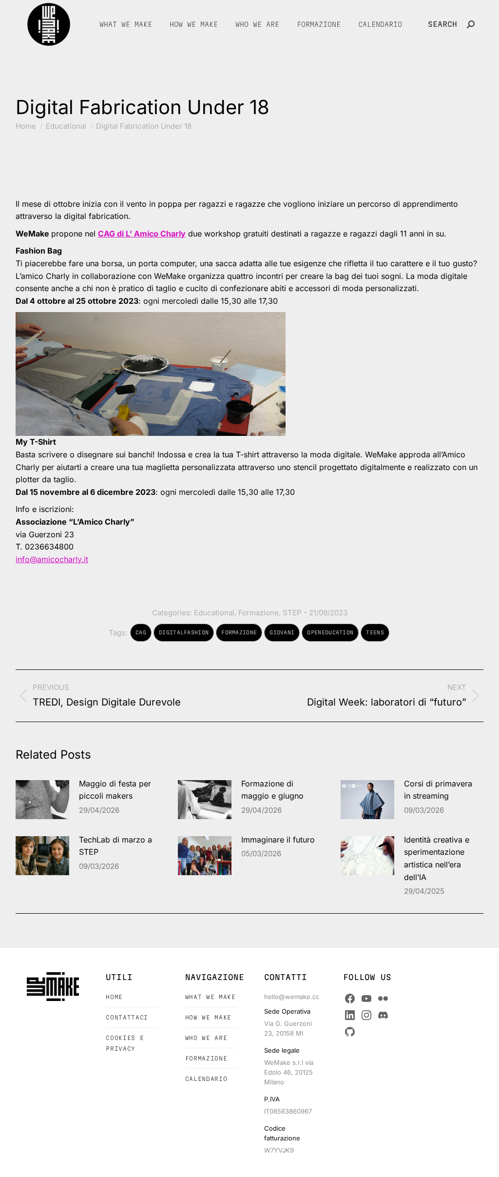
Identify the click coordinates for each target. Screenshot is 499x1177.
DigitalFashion (184, 632)
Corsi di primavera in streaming (438, 790)
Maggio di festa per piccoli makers (115, 790)
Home (114, 997)
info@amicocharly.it (52, 559)
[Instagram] (366, 1015)
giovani (281, 632)
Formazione (258, 612)
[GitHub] (350, 1032)
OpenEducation (330, 632)
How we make (208, 1017)
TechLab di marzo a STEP (115, 846)
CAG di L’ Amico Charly (142, 233)
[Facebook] (350, 998)
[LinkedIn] (350, 1015)
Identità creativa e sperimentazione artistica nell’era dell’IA (436, 858)
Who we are (206, 1038)
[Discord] (383, 1015)
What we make (210, 997)
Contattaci (127, 1017)
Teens (375, 632)
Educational (214, 612)
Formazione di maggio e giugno (272, 790)
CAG (140, 632)
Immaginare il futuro (278, 839)
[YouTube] (366, 998)
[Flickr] (383, 998)
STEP (292, 612)
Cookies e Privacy (125, 1043)
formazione (239, 632)
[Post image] (42, 799)
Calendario (206, 1079)
